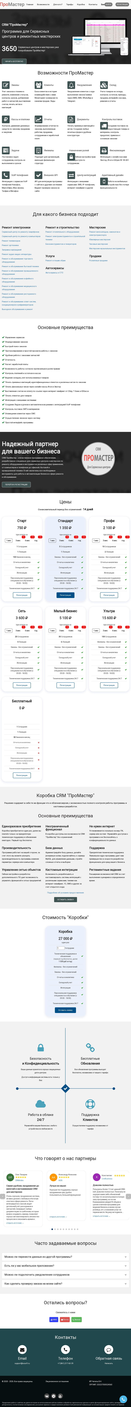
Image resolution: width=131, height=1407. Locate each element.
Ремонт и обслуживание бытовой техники (20, 266)
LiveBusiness (107, 1179)
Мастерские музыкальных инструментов (107, 248)
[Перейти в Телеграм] (53, 1396)
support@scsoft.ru (22, 1363)
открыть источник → (15, 1223)
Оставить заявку (65, 900)
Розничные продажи (98, 260)
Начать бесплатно (14, 61)
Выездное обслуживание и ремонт (17, 309)
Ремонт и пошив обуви (56, 260)
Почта (65, 1320)
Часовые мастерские (98, 244)
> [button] (128, 1196)
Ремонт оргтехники (10, 245)
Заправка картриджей (11, 250)
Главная (29, 4)
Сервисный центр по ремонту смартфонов (20, 232)
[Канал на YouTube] (60, 1396)
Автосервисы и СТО (54, 273)
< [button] (2, 1196)
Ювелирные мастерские (99, 239)
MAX (55, 1320)
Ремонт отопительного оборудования (62, 232)
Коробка (81, 4)
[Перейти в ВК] (46, 1396)
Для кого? (57, 4)
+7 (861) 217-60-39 (65, 1363)
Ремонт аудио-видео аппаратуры (16, 254)
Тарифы (69, 4)
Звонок (77, 1320)
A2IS (60, 1180)
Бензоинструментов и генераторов (61, 244)
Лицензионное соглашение (57, 1381)
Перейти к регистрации (16, 485)
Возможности (43, 4)
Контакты (93, 4)
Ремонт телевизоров (11, 241)
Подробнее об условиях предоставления (65, 893)
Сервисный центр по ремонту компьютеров (21, 236)
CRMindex (19, 1180)
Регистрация (122, 4)
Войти (108, 4)
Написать (109, 1363)
